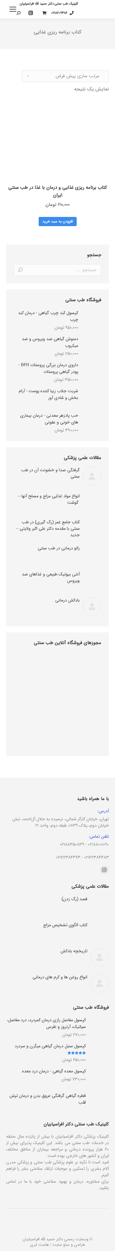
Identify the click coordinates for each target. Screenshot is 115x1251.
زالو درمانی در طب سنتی (59, 548)
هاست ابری (39, 1245)
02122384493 (68, 857)
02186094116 (59, 13)
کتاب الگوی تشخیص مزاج (65, 925)
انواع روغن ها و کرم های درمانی (60, 977)
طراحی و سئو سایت (68, 1245)
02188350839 (72, 844)
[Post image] (92, 476)
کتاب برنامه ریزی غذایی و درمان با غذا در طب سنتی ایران (57, 191)
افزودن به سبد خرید (57, 221)
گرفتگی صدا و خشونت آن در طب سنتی (50, 473)
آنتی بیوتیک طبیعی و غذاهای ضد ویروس (51, 577)
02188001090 (98, 844)
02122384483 (96, 857)
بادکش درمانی (67, 600)
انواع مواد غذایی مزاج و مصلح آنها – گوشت (49, 499)
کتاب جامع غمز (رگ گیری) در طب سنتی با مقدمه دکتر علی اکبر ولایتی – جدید (48, 528)
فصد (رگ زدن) (74, 899)
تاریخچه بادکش (73, 951)
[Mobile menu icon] (13, 9)
